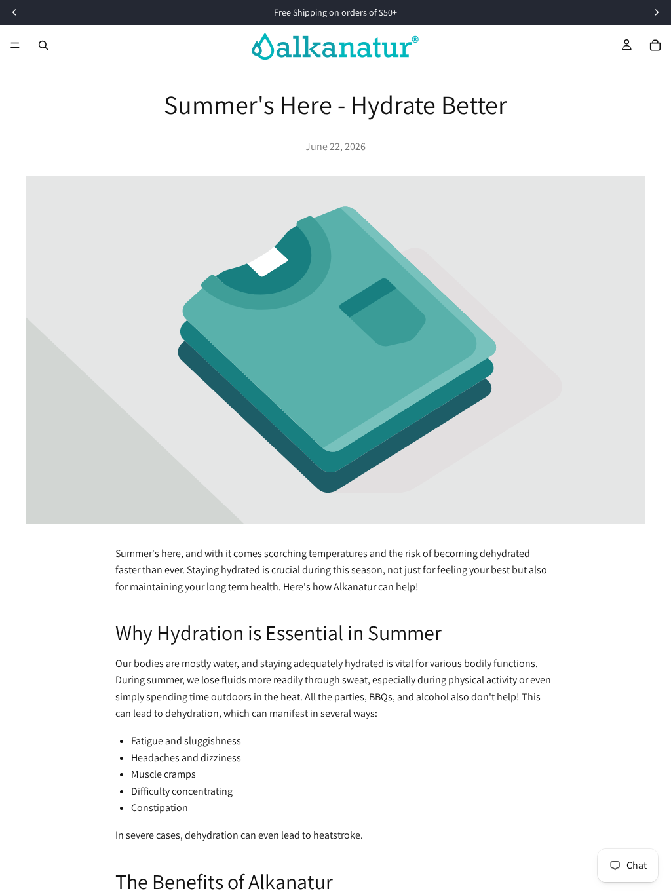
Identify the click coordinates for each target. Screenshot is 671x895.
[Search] (43, 45)
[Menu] (15, 45)
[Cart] (655, 45)
